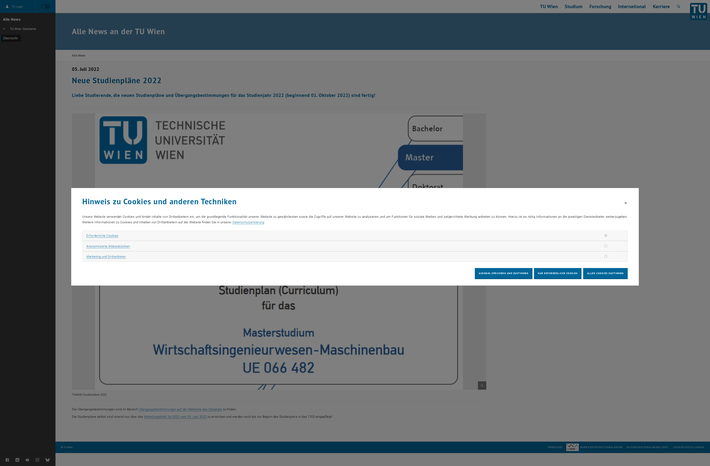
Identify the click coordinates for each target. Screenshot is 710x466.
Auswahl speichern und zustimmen (503, 273)
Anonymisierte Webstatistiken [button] (108, 246)
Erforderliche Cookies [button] (102, 236)
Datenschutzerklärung (248, 222)
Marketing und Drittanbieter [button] (106, 256)
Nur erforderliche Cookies (558, 273)
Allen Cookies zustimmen (605, 273)
